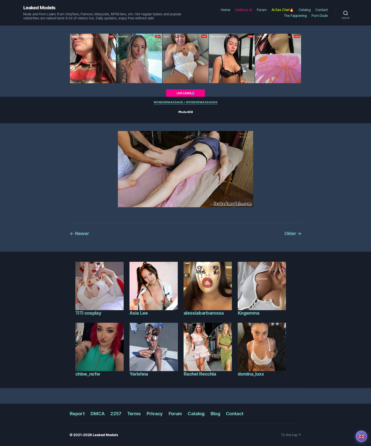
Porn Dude (319, 16)
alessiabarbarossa (204, 313)
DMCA (97, 413)
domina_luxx (251, 374)
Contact (321, 10)
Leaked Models (39, 7)
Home (225, 10)
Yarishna (138, 374)
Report (77, 413)
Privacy (154, 413)
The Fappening (295, 16)
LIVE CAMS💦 (185, 93)
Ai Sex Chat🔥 (282, 10)
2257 (115, 413)
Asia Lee (138, 313)
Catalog (305, 10)
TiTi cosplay (88, 313)
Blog (215, 413)
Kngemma (248, 313)
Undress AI (243, 10)
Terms (134, 413)
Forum (262, 10)
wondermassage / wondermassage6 (186, 102)
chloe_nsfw (87, 374)
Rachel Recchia (200, 374)
